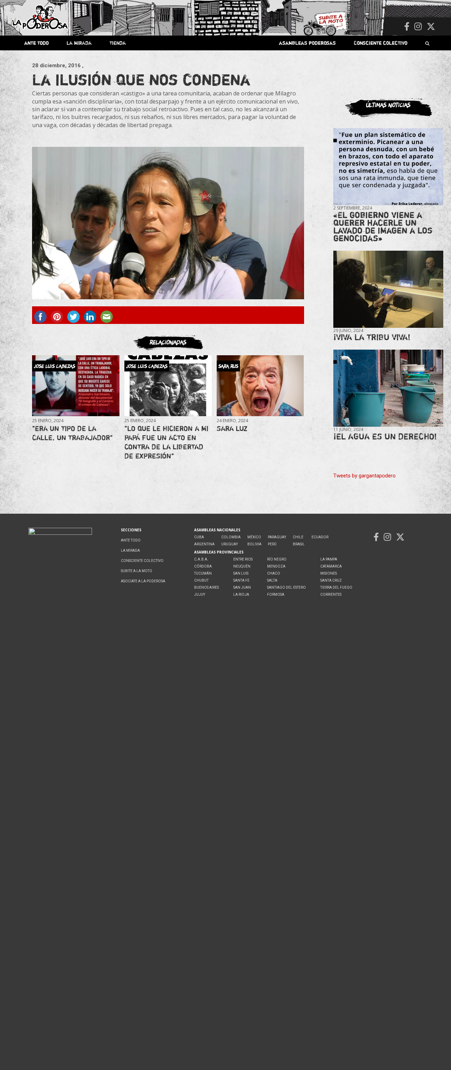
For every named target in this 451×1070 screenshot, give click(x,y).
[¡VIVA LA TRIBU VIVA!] (388, 289)
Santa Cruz (331, 580)
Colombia (231, 537)
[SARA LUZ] (260, 386)
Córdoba (203, 566)
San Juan (242, 587)
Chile (298, 537)
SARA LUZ (232, 428)
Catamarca (331, 566)
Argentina (204, 544)
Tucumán (203, 573)
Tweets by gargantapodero (364, 476)
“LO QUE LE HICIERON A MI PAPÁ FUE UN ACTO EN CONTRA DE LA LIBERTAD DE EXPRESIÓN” (166, 442)
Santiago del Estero (286, 587)
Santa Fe (241, 580)
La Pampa (328, 559)
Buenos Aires (206, 587)
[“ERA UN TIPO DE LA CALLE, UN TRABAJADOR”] (75, 386)
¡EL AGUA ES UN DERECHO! (385, 436)
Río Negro (276, 559)
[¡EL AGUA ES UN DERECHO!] (388, 388)
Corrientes (330, 594)
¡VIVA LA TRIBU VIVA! (371, 337)
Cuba (199, 537)
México (254, 537)
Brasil (299, 544)
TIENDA (118, 43)
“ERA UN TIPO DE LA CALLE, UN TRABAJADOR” (72, 433)
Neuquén (242, 566)
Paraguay (277, 537)
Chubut (201, 580)
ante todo (36, 43)
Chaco (273, 573)
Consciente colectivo (380, 43)
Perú (272, 544)
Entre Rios (243, 559)
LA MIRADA (79, 43)
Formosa (275, 594)
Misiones (328, 573)
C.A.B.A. (201, 559)
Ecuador (319, 537)
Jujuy (199, 594)
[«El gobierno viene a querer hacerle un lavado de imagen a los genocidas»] (388, 167)
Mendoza (276, 566)
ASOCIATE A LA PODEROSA (143, 581)
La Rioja (241, 594)
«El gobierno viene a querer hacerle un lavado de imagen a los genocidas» (382, 226)
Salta (272, 580)
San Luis (240, 573)
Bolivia (254, 544)
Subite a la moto (136, 571)
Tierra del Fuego (336, 587)
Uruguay (229, 544)
